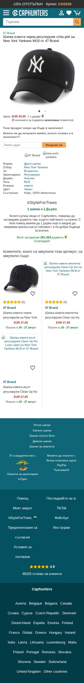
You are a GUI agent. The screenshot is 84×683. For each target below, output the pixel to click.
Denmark (69, 613)
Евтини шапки (42, 430)
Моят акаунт (22, 508)
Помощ (22, 498)
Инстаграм (61, 528)
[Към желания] (33, 293)
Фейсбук (61, 518)
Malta (72, 642)
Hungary (55, 633)
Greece (40, 633)
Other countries (55, 671)
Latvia (22, 642)
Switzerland (57, 662)
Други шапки (32, 163)
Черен (28, 189)
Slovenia (24, 662)
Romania (48, 652)
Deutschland (20, 623)
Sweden (40, 662)
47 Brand (9, 33)
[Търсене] (77, 22)
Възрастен (31, 171)
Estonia (53, 623)
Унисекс (29, 178)
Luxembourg (55, 642)
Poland (18, 652)
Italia (11, 642)
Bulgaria (51, 603)
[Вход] (61, 12)
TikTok (61, 508)
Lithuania (37, 642)
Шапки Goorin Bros (42, 435)
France (14, 633)
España (39, 623)
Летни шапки (42, 425)
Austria (20, 603)
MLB (27, 181)
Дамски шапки (42, 441)
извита (28, 185)
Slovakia (64, 652)
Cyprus (27, 613)
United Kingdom (29, 671)
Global (27, 633)
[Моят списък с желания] (69, 12)
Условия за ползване (23, 552)
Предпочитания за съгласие (22, 532)
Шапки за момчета (42, 446)
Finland (67, 623)
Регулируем (32, 174)
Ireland (70, 633)
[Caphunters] (24, 12)
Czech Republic (47, 613)
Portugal (32, 652)
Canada (66, 603)
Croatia (13, 613)
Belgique (35, 603)
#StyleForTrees (21, 518)
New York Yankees (36, 167)
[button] (39, 111)
